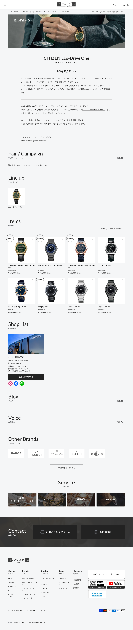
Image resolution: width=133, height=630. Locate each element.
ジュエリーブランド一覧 (29, 583)
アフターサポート (64, 583)
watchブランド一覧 (27, 12)
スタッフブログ (46, 588)
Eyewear (12, 586)
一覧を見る (119, 158)
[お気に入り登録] (32, 238)
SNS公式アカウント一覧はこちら (106, 574)
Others (11, 590)
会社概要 (76, 584)
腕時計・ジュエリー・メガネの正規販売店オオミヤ (29, 622)
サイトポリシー (30, 610)
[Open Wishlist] (119, 4)
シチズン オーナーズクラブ (93, 110)
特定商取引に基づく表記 (15, 610)
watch (16, 12)
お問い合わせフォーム (58, 532)
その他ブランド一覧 (29, 594)
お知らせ (44, 584)
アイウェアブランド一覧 (29, 589)
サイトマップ (42, 610)
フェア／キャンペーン (48, 579)
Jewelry (11, 582)
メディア (44, 596)
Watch (11, 578)
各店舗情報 (105, 532)
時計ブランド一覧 (28, 578)
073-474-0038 (15, 363)
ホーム (10, 12)
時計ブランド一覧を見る (66, 468)
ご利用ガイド (63, 578)
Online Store (11, 595)
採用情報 (76, 588)
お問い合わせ (28, 377)
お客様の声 (45, 592)
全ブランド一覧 (27, 598)
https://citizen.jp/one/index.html (34, 141)
